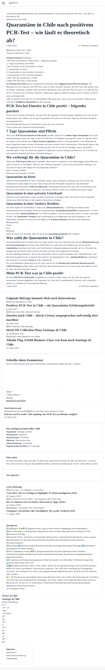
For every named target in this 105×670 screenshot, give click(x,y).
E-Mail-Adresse (13, 395)
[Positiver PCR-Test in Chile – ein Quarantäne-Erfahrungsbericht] (19, 302)
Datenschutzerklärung (15, 655)
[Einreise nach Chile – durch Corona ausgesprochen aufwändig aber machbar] (23, 312)
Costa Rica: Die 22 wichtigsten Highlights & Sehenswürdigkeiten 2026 (41, 493)
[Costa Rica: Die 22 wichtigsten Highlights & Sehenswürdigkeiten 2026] (24, 490)
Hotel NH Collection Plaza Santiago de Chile (36, 330)
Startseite (10, 14)
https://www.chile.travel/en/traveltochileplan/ (25, 127)
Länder (19, 14)
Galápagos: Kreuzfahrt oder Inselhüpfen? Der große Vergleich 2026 (40, 511)
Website (9, 398)
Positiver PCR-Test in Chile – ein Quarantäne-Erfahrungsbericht (50, 305)
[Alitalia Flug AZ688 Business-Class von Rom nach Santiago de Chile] (23, 336)
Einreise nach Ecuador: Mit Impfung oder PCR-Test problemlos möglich (40, 414)
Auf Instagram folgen (15, 588)
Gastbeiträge (11, 658)
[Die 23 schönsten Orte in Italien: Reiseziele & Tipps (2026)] (33, 499)
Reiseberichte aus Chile (32, 14)
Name (9, 392)
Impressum (11, 652)
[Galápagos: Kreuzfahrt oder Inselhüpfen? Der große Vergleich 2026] (25, 508)
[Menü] (3, 4)
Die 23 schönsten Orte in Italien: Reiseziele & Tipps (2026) (35, 502)
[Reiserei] (13, 3)
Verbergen (27, 58)
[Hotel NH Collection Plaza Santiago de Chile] (19, 326)
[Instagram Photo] (46, 528)
